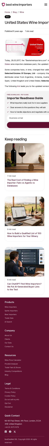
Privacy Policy (10, 392)
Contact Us (9, 347)
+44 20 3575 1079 (12, 427)
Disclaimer (9, 407)
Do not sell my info (12, 400)
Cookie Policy (10, 396)
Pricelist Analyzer (11, 364)
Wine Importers (11, 307)
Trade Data (9, 318)
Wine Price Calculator (13, 360)
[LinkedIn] (6, 432)
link (18, 86)
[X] (15, 432)
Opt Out (8, 403)
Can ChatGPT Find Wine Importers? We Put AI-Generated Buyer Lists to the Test (24, 287)
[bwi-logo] (17, 4)
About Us (8, 335)
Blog (15, 12)
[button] (46, 4)
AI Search (8, 322)
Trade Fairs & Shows (13, 367)
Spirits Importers (11, 311)
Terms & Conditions (12, 388)
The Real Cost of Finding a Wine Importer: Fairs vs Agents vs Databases (22, 183)
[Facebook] (10, 432)
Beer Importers (11, 314)
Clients (7, 339)
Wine (22, 12)
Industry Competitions (13, 371)
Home (7, 12)
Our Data (8, 343)
